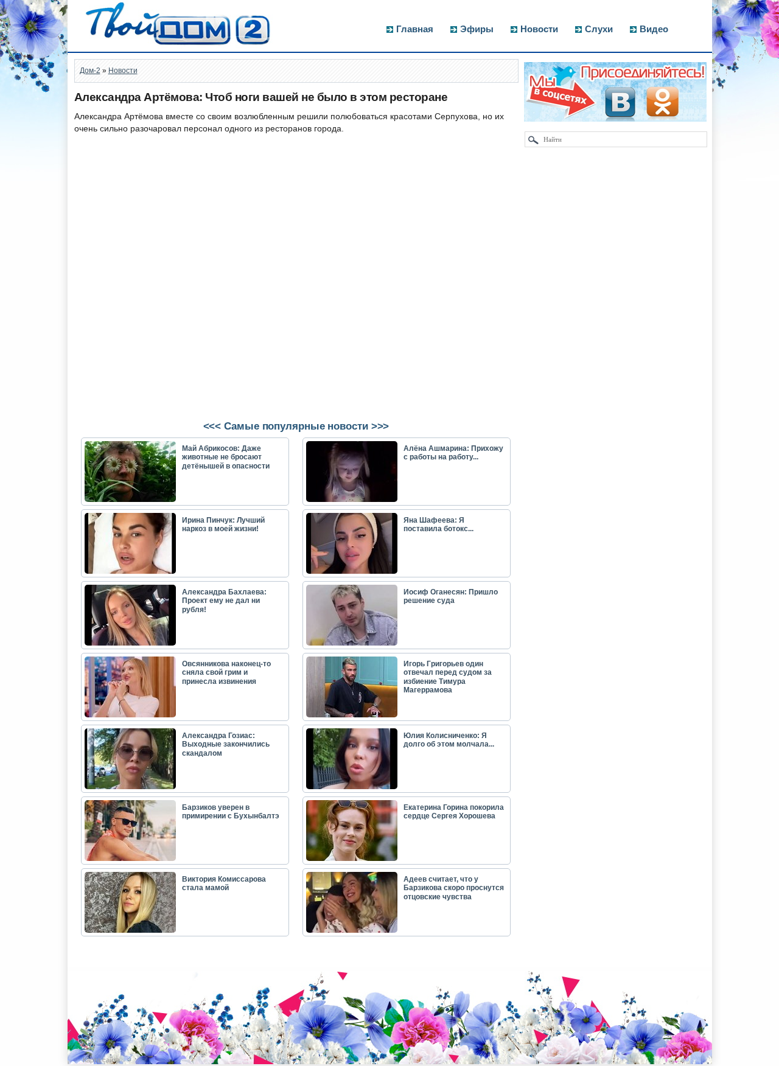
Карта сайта (101, 1060)
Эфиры (477, 29)
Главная (414, 29)
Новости (539, 29)
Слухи (599, 29)
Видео (654, 29)
